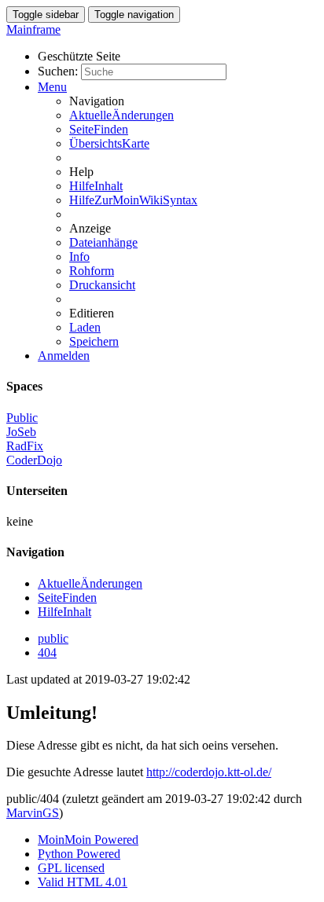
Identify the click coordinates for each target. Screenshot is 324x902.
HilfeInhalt (96, 185)
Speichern (94, 341)
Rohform (91, 270)
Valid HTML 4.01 (82, 882)
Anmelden (64, 355)
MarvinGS (32, 813)
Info (79, 256)
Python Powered (79, 853)
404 (47, 652)
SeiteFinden (98, 129)
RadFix (24, 446)
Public (22, 417)
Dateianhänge (103, 242)
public (53, 638)
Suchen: (58, 71)
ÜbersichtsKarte (109, 143)
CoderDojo (34, 460)
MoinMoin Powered (88, 839)
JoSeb (21, 431)
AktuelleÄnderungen (121, 115)
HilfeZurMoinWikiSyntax (133, 200)
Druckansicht (102, 285)
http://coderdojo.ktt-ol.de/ (208, 772)
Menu (52, 87)
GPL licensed (71, 867)
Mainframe (33, 29)
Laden (85, 327)
